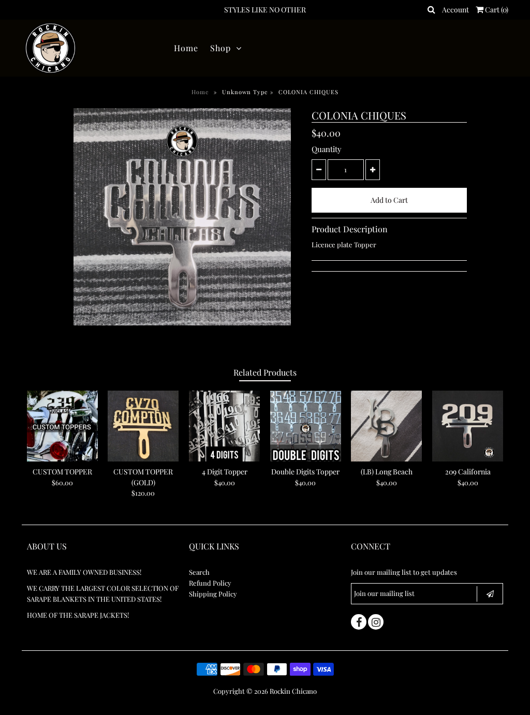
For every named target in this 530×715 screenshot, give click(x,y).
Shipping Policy (213, 593)
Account (455, 9)
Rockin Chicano (293, 691)
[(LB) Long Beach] (386, 426)
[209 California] (467, 426)
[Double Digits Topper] (305, 426)
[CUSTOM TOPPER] (62, 426)
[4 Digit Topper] (224, 426)
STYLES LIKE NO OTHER (265, 9)
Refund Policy (210, 582)
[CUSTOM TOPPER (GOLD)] (143, 426)
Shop (220, 47)
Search (199, 572)
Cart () (495, 9)
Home (186, 47)
